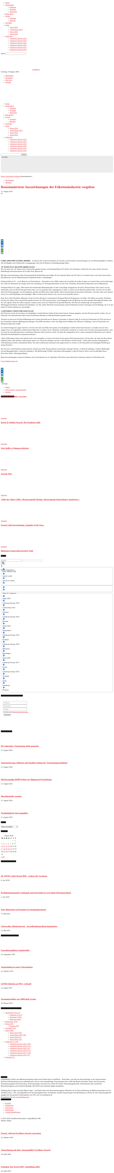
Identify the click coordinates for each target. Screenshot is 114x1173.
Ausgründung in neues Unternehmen (17, 967)
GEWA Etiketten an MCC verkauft (16, 984)
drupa (7, 25)
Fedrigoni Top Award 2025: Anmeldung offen (20, 1167)
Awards (8, 392)
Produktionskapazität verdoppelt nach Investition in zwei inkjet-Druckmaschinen (36, 893)
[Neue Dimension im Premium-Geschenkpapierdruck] (6, 905)
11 (4, 846)
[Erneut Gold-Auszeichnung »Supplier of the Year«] (13, 519)
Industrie (13, 7)
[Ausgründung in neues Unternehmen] (6, 963)
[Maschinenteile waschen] (6, 792)
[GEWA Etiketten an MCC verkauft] (6, 979)
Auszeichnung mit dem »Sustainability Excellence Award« (26, 1150)
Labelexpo (9, 36)
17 (2, 849)
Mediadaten (9, 76)
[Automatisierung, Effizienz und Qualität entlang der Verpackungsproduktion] (6, 759)
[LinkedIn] (57, 240)
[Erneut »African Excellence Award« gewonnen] (6, 1129)
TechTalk (8, 23)
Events (7, 16)
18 (4, 849)
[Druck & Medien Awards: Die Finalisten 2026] (13, 416)
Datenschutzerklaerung (20, 712)
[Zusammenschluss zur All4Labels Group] (6, 995)
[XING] (57, 243)
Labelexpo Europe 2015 (18, 50)
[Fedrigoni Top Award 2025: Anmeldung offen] (6, 1163)
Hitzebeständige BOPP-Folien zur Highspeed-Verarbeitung (26, 779)
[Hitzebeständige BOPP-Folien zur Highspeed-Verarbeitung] (6, 775)
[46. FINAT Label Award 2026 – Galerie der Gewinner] (6, 872)
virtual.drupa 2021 (16, 29)
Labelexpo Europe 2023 (18, 41)
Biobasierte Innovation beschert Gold (17, 551)
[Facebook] (57, 245)
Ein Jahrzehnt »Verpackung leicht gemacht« (20, 746)
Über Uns (8, 80)
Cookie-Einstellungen (12, 1112)
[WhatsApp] (57, 250)
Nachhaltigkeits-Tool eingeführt (14, 813)
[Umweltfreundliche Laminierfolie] (6, 946)
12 (6, 846)
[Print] (57, 253)
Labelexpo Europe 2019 (18, 45)
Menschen (13, 12)
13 (9, 846)
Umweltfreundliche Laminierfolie (15, 950)
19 (6, 849)
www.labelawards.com (9, 361)
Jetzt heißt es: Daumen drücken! (15, 448)
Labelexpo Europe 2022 (18, 43)
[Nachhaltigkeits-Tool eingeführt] (6, 809)
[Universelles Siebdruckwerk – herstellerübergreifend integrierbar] (6, 922)
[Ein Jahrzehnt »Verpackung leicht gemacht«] (6, 742)
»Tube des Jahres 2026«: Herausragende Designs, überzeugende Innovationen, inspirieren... (40, 499)
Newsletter (9, 78)
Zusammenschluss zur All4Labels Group (18, 999)
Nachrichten (9, 5)
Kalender (13, 18)
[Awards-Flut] (13, 467)
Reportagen (9, 14)
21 (11, 849)
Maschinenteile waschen (11, 796)
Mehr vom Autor (20, 396)
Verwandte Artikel (7, 396)
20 (9, 849)
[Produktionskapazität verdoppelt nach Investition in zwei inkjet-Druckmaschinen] (6, 889)
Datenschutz (9, 1110)
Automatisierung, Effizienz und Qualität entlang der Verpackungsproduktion (34, 763)
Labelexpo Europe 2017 (18, 47)
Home (7, 3)
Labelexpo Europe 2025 (18, 38)
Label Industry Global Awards (15, 390)
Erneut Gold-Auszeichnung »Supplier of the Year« (22, 525)
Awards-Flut (6, 474)
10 (2, 846)
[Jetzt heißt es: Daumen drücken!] (13, 442)
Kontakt (8, 82)
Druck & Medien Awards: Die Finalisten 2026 (20, 422)
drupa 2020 (14, 32)
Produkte (13, 9)
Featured (9, 1057)
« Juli (3, 857)
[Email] (57, 248)
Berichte (13, 21)
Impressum (9, 1108)
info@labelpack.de (22, 1097)
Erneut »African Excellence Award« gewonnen (21, 1133)
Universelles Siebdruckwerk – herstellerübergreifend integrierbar (29, 926)
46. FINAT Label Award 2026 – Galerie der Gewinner (24, 876)
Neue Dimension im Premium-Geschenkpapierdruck (23, 909)
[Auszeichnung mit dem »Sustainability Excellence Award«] (6, 1146)
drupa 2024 (14, 27)
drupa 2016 (14, 34)
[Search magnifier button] (3, 563)
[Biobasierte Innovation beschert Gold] (13, 544)
